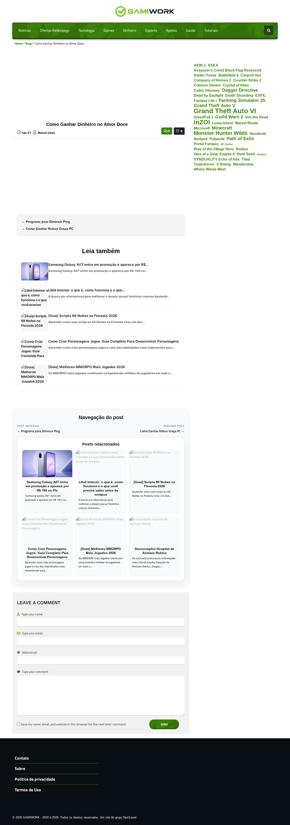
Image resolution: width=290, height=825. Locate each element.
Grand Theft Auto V (214, 105)
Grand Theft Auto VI (225, 110)
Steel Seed (246, 154)
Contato (22, 758)
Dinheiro (129, 30)
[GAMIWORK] (145, 11)
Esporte (151, 30)
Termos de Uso (28, 790)
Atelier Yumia (205, 75)
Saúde (190, 30)
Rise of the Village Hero (214, 149)
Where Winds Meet (210, 169)
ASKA (213, 65)
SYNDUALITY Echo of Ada (216, 159)
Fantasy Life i (205, 100)
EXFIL (260, 95)
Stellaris (261, 154)
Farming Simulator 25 (242, 100)
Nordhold (258, 134)
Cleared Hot (251, 75)
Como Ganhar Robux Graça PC (49, 228)
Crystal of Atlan (236, 85)
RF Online (227, 144)
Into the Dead (256, 117)
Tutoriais (211, 30)
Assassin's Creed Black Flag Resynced (227, 70)
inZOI (202, 122)
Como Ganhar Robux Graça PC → (162, 431)
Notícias (24, 30)
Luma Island (222, 123)
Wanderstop (243, 164)
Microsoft (202, 128)
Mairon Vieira (46, 132)
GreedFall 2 (203, 117)
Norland (201, 139)
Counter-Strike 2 (247, 80)
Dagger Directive (240, 90)
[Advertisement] (100, 85)
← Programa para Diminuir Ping (38, 431)
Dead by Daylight (208, 95)
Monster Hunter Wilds (221, 133)
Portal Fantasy (206, 144)
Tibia (246, 159)
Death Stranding (239, 95)
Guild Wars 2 (229, 117)
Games (109, 30)
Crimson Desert (207, 85)
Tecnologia (86, 30)
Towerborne (204, 164)
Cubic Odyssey (207, 90)
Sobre (20, 768)
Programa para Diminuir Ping (48, 221)
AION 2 (200, 65)
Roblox (242, 149)
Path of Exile (240, 138)
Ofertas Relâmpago (54, 30)
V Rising (223, 164)
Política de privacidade (35, 779)
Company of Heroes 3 (212, 80)
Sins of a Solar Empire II (214, 154)
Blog (28, 43)
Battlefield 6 (228, 75)
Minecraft (222, 128)
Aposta (171, 30)
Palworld (217, 139)
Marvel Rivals (246, 123)
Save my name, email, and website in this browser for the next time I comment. (73, 724)
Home (19, 43)
